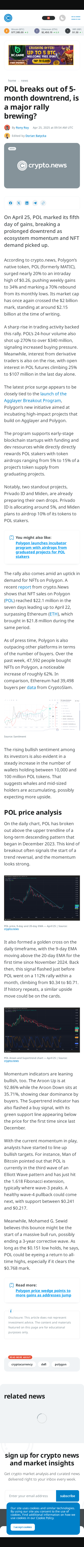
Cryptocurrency (22, 1364)
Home (12, 80)
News (24, 80)
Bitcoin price (16, 31)
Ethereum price (46, 31)
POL (9, 600)
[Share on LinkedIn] (27, 203)
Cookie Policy (44, 1518)
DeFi (43, 1364)
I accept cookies (23, 1527)
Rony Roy (22, 127)
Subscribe (67, 1496)
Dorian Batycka (35, 136)
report (24, 587)
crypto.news (11, 929)
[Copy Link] (43, 203)
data (31, 687)
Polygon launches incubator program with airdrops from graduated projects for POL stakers (41, 549)
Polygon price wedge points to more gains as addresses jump (43, 1293)
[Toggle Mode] (62, 18)
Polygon (60, 1364)
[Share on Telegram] (35, 203)
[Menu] (76, 18)
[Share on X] (19, 203)
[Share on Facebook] (11, 203)
